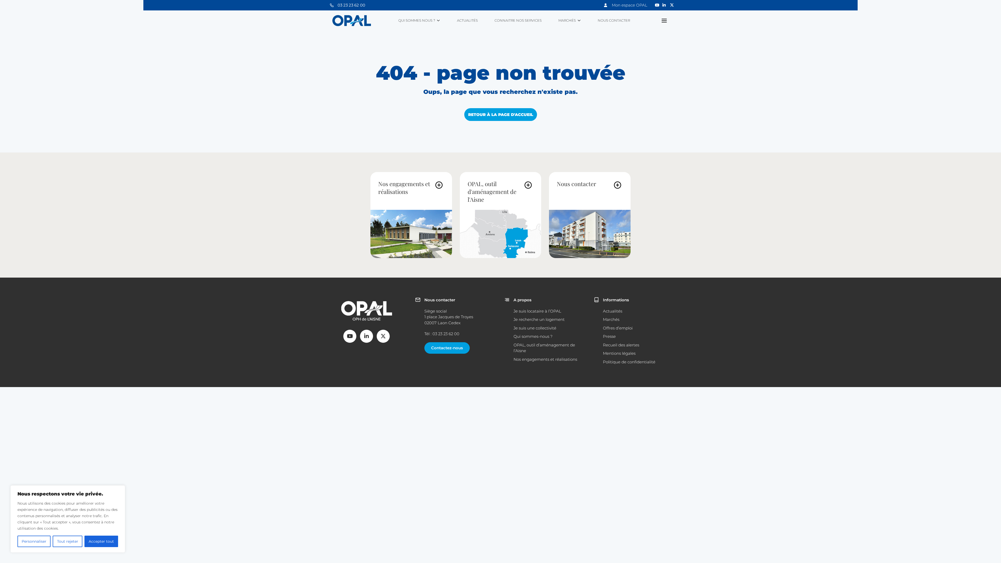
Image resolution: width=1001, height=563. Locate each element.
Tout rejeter (67, 541)
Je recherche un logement (539, 319)
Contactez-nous (447, 347)
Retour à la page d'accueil (500, 114)
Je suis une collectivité (535, 328)
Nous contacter (614, 20)
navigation (664, 20)
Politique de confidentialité (629, 361)
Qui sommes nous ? (416, 20)
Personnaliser (34, 541)
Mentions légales (619, 353)
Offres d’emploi (618, 328)
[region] (67, 519)
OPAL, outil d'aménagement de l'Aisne (492, 191)
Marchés (567, 20)
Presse (609, 336)
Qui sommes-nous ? (533, 336)
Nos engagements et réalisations (404, 187)
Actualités (467, 20)
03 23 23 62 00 (351, 5)
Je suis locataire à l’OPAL (537, 311)
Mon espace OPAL (629, 5)
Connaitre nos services (518, 20)
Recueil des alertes (621, 344)
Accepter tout (101, 541)
